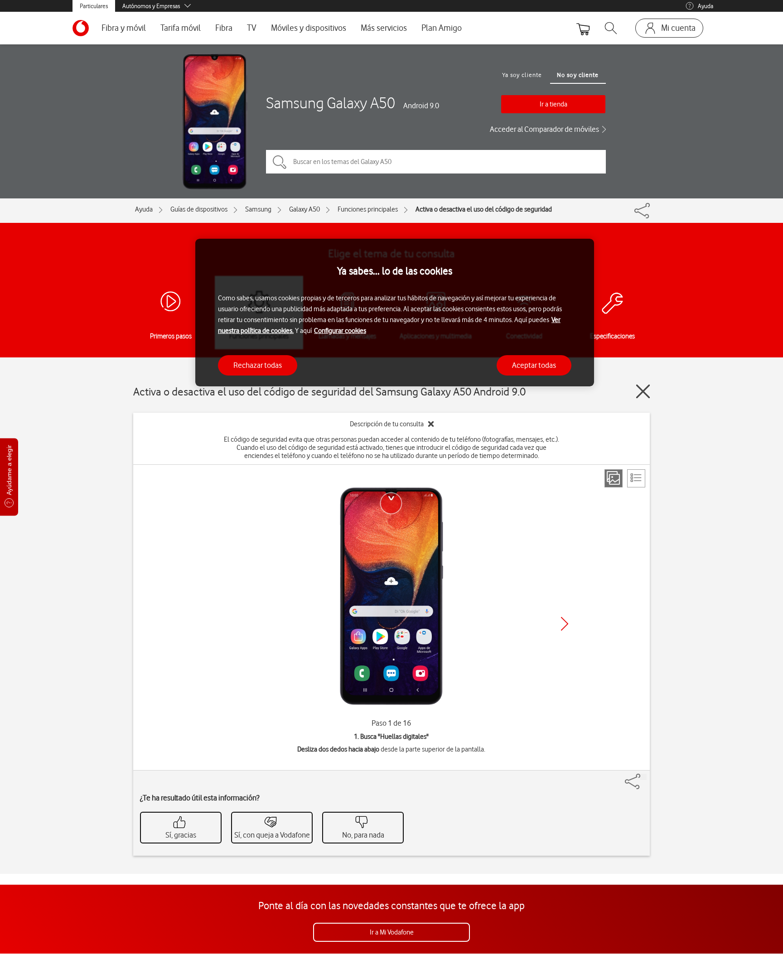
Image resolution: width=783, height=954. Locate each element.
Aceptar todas (534, 364)
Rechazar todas (257, 364)
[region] (394, 313)
